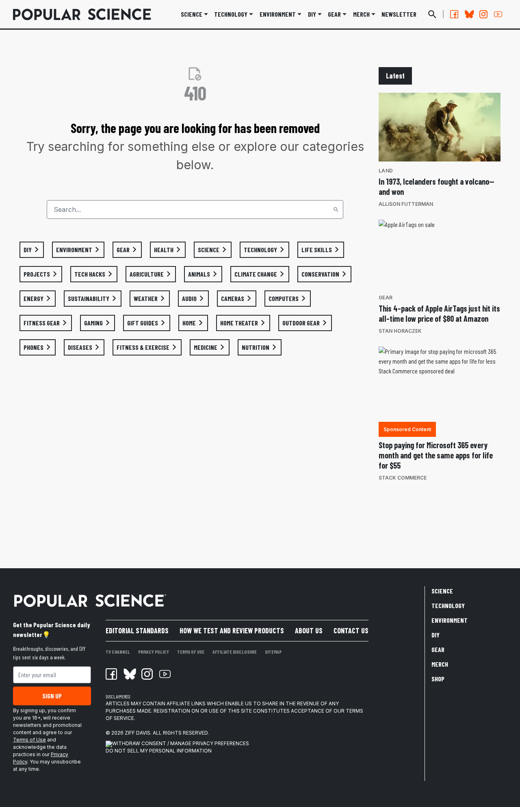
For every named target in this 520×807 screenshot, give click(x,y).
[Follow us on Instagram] (483, 14)
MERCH (361, 14)
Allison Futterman (406, 204)
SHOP (437, 679)
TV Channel (118, 651)
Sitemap (273, 651)
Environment (278, 14)
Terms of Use (29, 740)
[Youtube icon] (165, 674)
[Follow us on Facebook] (454, 14)
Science (191, 14)
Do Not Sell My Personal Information (159, 751)
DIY (312, 14)
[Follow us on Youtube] (498, 14)
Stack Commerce (403, 478)
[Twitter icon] (129, 674)
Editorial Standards (137, 630)
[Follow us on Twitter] (469, 14)
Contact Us (351, 630)
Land (386, 170)
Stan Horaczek (400, 331)
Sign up (52, 696)
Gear (334, 14)
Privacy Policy (153, 651)
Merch (439, 664)
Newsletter (398, 14)
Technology (230, 14)
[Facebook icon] (111, 674)
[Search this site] (432, 14)
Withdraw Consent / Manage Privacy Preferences (180, 743)
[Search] (336, 209)
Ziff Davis (137, 733)
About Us (309, 630)
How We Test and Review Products (232, 630)
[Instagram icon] (147, 674)
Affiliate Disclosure (234, 651)
